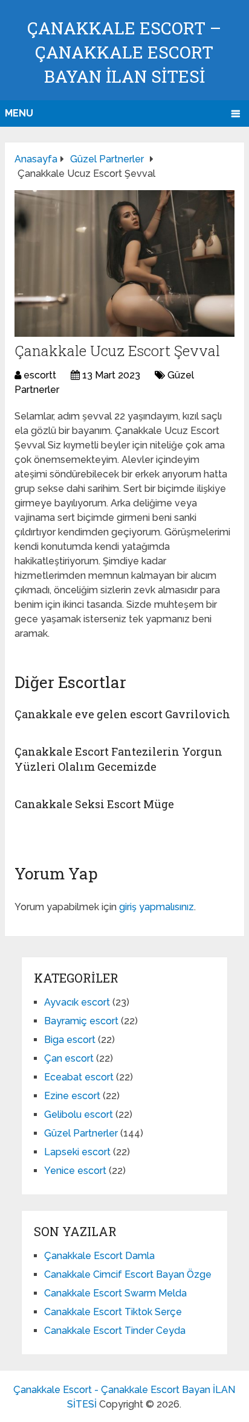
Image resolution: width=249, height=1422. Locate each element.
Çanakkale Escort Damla (99, 1255)
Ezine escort (72, 1096)
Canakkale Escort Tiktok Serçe (113, 1312)
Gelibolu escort (78, 1114)
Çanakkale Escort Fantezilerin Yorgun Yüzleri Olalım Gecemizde (118, 759)
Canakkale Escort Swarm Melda (115, 1293)
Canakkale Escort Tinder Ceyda (115, 1330)
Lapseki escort (77, 1152)
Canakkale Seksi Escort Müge (94, 804)
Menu (19, 113)
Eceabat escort (79, 1077)
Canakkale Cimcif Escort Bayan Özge (128, 1274)
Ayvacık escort (77, 1002)
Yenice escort (75, 1170)
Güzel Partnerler (81, 1133)
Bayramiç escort (81, 1021)
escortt (40, 375)
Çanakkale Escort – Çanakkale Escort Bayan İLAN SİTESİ (124, 52)
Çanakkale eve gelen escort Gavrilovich (122, 714)
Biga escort (69, 1039)
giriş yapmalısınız (156, 907)
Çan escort (69, 1058)
